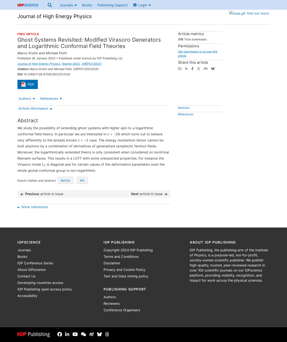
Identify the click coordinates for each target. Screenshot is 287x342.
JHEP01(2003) (92, 63)
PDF (33, 84)
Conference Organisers (122, 310)
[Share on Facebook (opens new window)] (192, 68)
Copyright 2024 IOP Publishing (128, 250)
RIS (82, 180)
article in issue (44, 194)
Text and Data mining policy (126, 276)
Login (142, 5)
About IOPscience (31, 269)
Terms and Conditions (121, 256)
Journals (66, 5)
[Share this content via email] (179, 68)
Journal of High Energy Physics (54, 16)
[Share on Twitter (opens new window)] (198, 68)
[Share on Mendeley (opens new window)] (206, 68)
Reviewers (112, 303)
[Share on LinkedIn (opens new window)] (186, 68)
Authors (25, 98)
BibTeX (65, 180)
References (49, 98)
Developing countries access (40, 283)
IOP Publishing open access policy (44, 289)
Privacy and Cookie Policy (124, 269)
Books (87, 5)
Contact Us (26, 276)
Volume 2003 (71, 63)
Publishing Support (112, 5)
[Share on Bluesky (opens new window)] (213, 68)
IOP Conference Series (35, 263)
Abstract (184, 107)
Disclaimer (112, 263)
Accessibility (27, 296)
